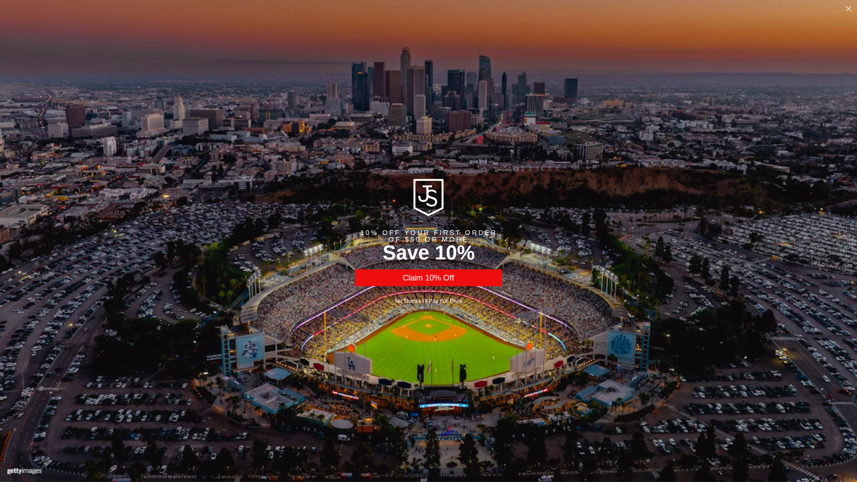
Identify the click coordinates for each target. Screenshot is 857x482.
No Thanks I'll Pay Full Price (428, 301)
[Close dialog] (848, 8)
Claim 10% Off (428, 277)
